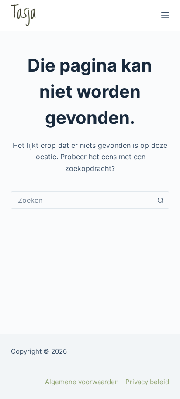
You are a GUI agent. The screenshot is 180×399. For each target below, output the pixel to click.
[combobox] (81, 200)
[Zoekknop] (160, 200)
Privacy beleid (147, 382)
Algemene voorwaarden (82, 382)
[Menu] (165, 15)
